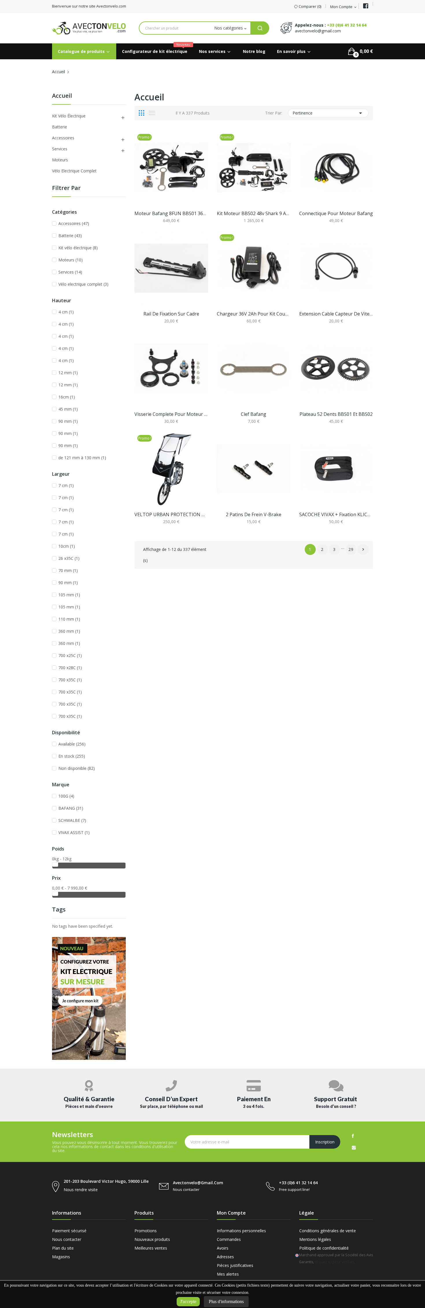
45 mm (68, 409)
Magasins (61, 1256)
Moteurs (60, 160)
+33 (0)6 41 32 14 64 (346, 25)
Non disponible (76, 768)
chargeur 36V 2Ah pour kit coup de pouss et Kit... (254, 314)
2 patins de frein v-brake (253, 514)
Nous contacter (66, 1239)
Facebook (353, 1136)
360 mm (69, 631)
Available (72, 744)
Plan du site (63, 1248)
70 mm (68, 570)
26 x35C (69, 558)
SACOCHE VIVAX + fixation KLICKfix (336, 514)
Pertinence (328, 113)
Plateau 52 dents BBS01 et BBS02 (336, 414)
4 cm (66, 312)
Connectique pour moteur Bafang (336, 213)
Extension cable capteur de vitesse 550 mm (336, 314)
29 (351, 549)
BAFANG (70, 808)
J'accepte (188, 1301)
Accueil (62, 96)
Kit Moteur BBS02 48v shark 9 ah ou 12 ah (254, 213)
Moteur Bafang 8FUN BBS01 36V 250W (171, 213)
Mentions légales (315, 1239)
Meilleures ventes (150, 1248)
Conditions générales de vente (327, 1230)
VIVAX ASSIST (74, 832)
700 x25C (70, 655)
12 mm (68, 372)
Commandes (229, 1239)
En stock (71, 756)
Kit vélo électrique (69, 116)
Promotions (145, 1230)
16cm (66, 397)
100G (66, 796)
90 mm (68, 421)
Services (59, 149)
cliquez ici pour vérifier (334, 1261)
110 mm (69, 619)
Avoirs (222, 1248)
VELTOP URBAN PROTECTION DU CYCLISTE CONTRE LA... (171, 514)
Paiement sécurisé (69, 1230)
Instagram (354, 1147)
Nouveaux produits (152, 1239)
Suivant (363, 549)
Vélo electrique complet (74, 171)
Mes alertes (228, 1274)
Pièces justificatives (235, 1265)
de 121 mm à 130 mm (82, 457)
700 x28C (70, 667)
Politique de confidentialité (324, 1248)
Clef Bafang (253, 414)
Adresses (225, 1256)
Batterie (59, 127)
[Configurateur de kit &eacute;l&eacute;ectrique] (89, 998)
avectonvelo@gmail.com (318, 31)
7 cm (66, 485)
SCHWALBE (72, 820)
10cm (66, 546)
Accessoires (63, 138)
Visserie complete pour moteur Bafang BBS (171, 414)
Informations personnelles (241, 1230)
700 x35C (70, 679)
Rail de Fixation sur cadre (171, 314)
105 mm (69, 594)
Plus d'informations (226, 1301)
